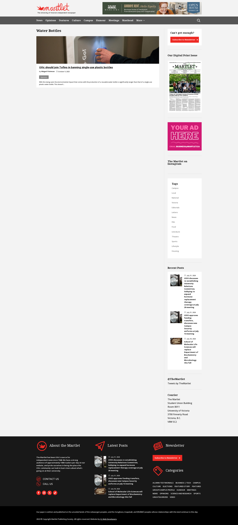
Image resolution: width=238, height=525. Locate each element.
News (39, 20)
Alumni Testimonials (163, 483)
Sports (174, 241)
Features (64, 20)
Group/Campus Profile (164, 490)
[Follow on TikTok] (55, 493)
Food (174, 227)
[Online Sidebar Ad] (185, 149)
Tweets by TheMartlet (179, 383)
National (175, 198)
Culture (76, 20)
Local (174, 193)
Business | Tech (183, 483)
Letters (175, 212)
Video (172, 497)
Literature (176, 232)
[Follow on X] (49, 493)
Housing (175, 251)
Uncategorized (160, 497)
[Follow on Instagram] (44, 493)
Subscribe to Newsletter (183, 39)
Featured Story (182, 486)
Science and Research (181, 493)
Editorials (175, 207)
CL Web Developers (108, 519)
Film (173, 222)
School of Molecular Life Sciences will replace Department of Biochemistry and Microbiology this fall (191, 352)
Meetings (114, 20)
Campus (88, 20)
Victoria (175, 202)
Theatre (175, 236)
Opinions (50, 20)
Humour (101, 20)
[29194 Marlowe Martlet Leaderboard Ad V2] (152, 13)
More (139, 20)
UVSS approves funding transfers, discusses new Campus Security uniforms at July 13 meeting (124, 481)
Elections (167, 486)
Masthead (127, 20)
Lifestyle (175, 246)
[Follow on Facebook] (38, 493)
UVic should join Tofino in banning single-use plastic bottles (76, 67)
